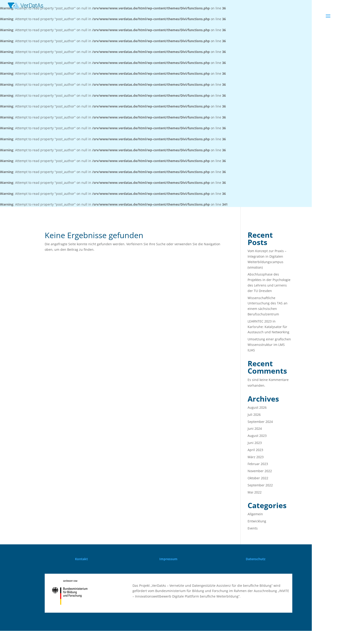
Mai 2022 (255, 492)
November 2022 (260, 471)
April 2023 (255, 450)
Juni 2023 (255, 443)
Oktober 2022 (258, 478)
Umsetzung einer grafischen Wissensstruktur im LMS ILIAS (269, 344)
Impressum (168, 559)
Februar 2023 (258, 464)
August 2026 (257, 407)
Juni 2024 (255, 428)
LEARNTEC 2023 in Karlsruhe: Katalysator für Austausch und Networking (268, 326)
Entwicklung (257, 521)
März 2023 (256, 457)
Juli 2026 (254, 414)
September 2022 (260, 485)
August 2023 (257, 435)
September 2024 (260, 421)
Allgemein (255, 514)
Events (253, 528)
